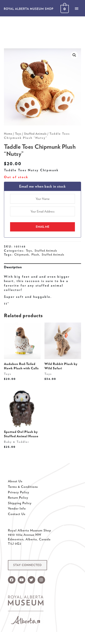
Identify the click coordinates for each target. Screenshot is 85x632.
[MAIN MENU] (76, 8)
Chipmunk (21, 254)
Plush (35, 254)
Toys (18, 133)
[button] (27, 565)
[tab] (42, 267)
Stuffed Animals (35, 133)
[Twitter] (31, 580)
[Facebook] (11, 580)
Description (13, 267)
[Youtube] (21, 580)
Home (8, 133)
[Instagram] (41, 580)
